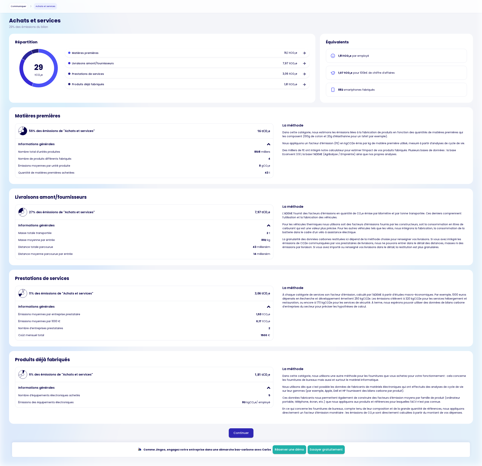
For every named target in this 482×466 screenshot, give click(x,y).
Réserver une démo (289, 449)
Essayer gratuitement (326, 449)
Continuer (241, 433)
